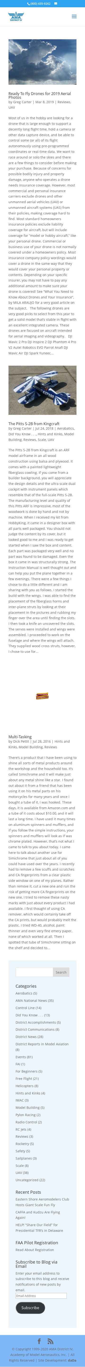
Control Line (25, 1008)
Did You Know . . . (22, 434)
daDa (72, 1360)
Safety (20, 1151)
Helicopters (25, 1086)
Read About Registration (35, 1250)
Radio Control (26, 1122)
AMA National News (31, 1000)
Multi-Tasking (20, 736)
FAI (18, 1064)
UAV (11, 107)
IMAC (20, 1100)
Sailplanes (24, 1158)
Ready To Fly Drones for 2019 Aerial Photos (39, 95)
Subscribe (30, 1307)
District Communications (35, 1029)
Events (21, 1057)
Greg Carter (22, 102)
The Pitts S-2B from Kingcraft (34, 423)
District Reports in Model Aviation (42, 1044)
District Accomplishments (36, 1022)
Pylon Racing (26, 1115)
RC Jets (21, 1129)
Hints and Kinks (50, 434)
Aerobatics (65, 428)
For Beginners (27, 1071)
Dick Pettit (21, 741)
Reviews (64, 102)
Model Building (31, 747)
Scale (42, 439)
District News (26, 1036)
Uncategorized (27, 1180)
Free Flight (24, 1078)
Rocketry (22, 1143)
